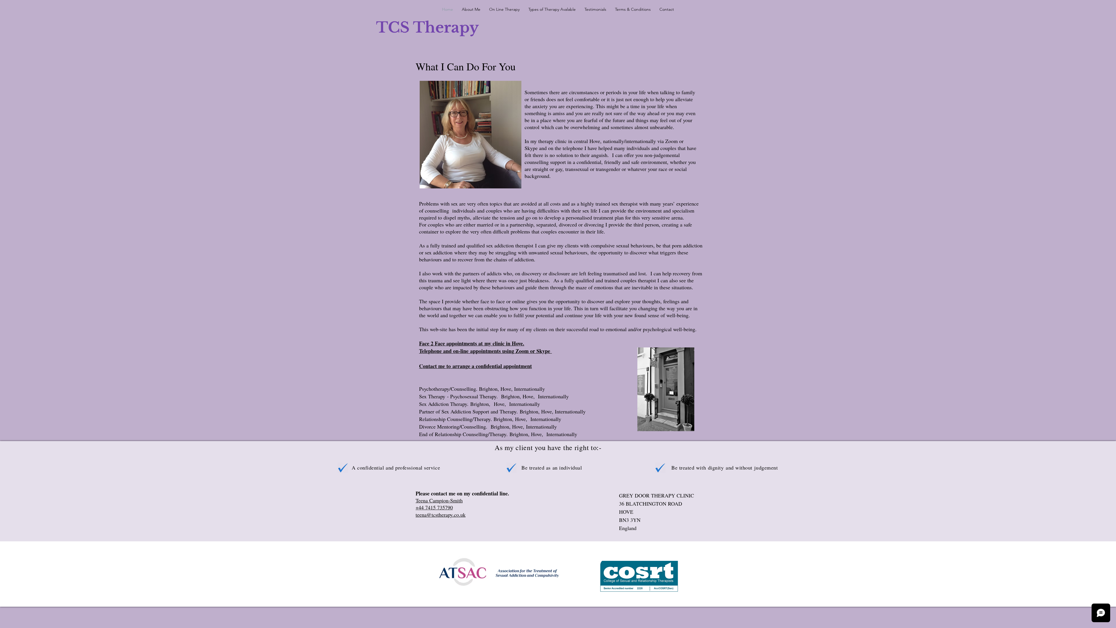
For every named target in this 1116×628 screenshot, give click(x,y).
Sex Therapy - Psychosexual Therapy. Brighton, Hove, (478, 396)
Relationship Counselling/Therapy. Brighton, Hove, (474, 418)
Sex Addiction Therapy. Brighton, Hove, (464, 403)
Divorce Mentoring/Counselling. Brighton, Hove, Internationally (488, 426)
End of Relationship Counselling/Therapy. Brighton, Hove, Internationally (498, 434)
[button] (552, 9)
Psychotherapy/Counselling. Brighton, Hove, (466, 388)
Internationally (529, 388)
